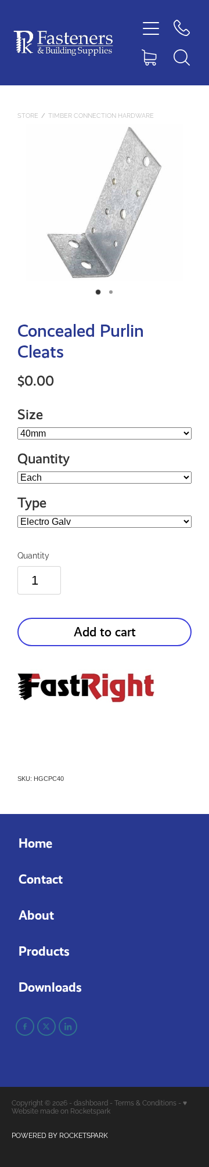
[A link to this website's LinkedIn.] (68, 1026)
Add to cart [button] (105, 632)
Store (27, 115)
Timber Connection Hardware (101, 115)
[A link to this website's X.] (46, 1026)
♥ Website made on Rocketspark (99, 1106)
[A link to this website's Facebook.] (25, 1026)
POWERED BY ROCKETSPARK (60, 1135)
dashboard (91, 1102)
